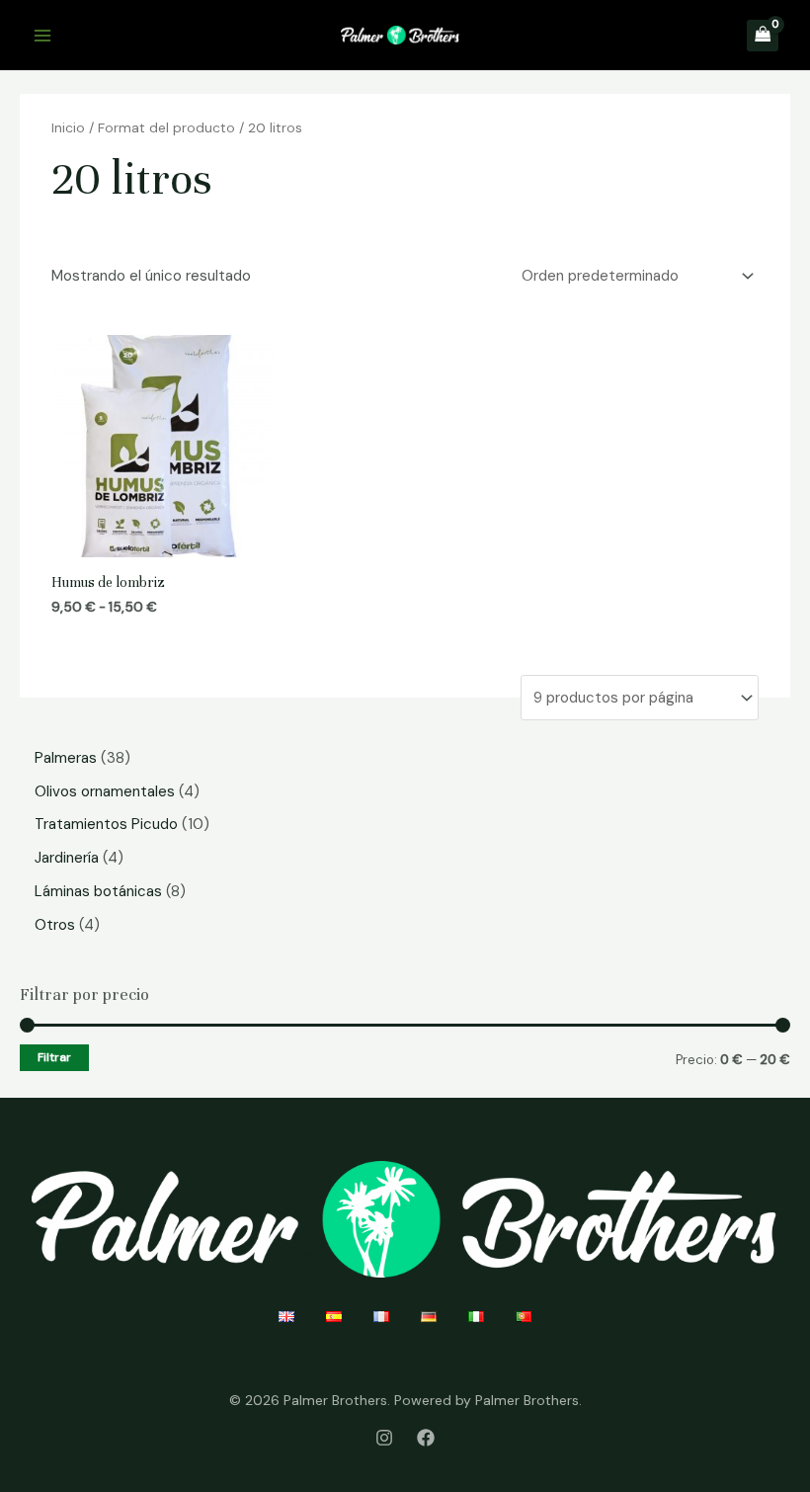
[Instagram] (384, 1438)
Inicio (68, 127)
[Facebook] (426, 1438)
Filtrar (54, 1057)
